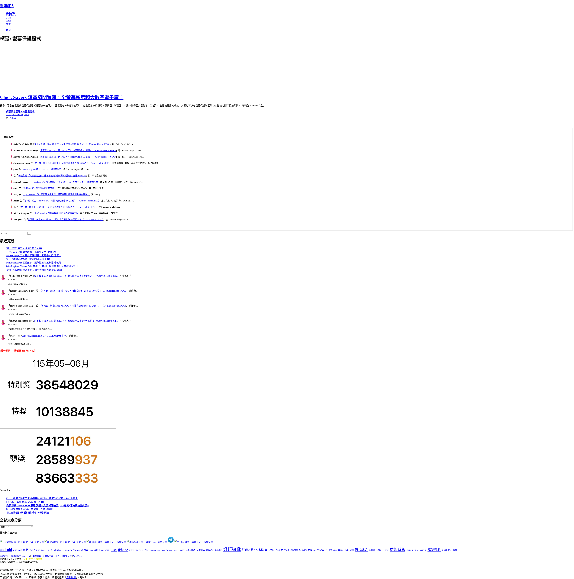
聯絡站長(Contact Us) (20, 556)
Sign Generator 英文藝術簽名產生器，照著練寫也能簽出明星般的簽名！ (56, 194)
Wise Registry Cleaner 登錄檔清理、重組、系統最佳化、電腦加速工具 (42, 266)
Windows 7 (161, 550)
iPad (114, 550)
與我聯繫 (71, 577)
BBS (38, 550)
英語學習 (423, 550)
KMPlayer (11, 15)
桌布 (335, 550)
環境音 (380, 550)
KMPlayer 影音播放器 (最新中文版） (39, 188)
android (6, 549)
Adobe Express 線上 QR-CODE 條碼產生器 (42, 169)
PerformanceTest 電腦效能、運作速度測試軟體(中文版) (34, 262)
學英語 (286, 550)
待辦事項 (294, 550)
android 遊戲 (21, 549)
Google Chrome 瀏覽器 (76, 550)
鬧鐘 (455, 550)
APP (32, 550)
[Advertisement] (54, 67)
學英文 (279, 550)
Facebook (45, 550)
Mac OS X (139, 550)
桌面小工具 (343, 550)
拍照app (312, 550)
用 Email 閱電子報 (63, 556)
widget (153, 550)
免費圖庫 (201, 550)
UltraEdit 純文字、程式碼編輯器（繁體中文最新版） (33, 255)
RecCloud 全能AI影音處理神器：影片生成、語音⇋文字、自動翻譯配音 (65, 182)
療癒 (386, 550)
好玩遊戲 (232, 549)
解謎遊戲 (434, 550)
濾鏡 (352, 550)
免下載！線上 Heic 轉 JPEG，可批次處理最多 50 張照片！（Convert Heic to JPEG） (72, 144)
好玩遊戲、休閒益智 (255, 549)
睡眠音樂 (410, 550)
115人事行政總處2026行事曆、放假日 (25, 502)
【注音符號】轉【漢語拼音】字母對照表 (27, 512)
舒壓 (416, 550)
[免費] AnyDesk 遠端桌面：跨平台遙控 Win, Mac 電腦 (34, 270)
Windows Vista (171, 550)
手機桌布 (303, 550)
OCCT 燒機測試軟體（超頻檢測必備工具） (28, 259)
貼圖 (450, 550)
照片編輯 (361, 549)
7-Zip (8, 18)
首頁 (8, 30)
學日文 (272, 550)
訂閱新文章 (48, 556)
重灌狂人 (7, 6)
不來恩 (12, 118)
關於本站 (4, 556)
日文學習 (328, 550)
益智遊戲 (397, 549)
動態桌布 (218, 550)
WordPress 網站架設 (187, 550)
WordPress (77, 556)
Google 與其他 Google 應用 (99, 550)
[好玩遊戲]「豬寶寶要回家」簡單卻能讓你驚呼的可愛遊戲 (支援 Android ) (52, 175)
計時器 (444, 550)
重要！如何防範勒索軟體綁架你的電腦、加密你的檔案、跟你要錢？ (42, 498)
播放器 (320, 550)
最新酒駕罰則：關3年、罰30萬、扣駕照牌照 (29, 509)
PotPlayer (10, 12)
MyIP (8, 20)
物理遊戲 (372, 550)
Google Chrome (57, 550)
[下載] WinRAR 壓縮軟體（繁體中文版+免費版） (31, 252)
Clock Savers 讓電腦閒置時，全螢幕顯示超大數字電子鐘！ (61, 97)
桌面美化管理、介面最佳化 (20, 111)
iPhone (123, 550)
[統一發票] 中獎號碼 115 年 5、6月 (24, 248)
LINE (131, 550)
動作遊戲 (209, 550)
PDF (147, 550)
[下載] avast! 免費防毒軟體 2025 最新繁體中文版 (56, 213)
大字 (8, 24)
